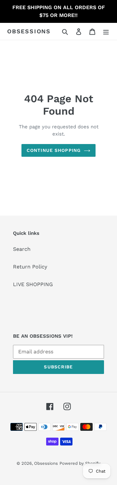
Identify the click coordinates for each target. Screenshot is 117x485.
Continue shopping (54, 150)
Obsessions (29, 31)
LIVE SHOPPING (33, 284)
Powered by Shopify (79, 463)
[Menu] (106, 31)
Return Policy (30, 267)
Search (22, 249)
